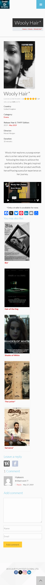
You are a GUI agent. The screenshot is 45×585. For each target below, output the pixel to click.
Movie (30, 29)
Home (24, 29)
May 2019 (13, 125)
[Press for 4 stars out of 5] (33, 99)
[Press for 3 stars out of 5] (30, 99)
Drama (6, 117)
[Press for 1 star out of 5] (25, 99)
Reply (19, 484)
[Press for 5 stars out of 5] (36, 99)
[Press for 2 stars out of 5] (28, 99)
